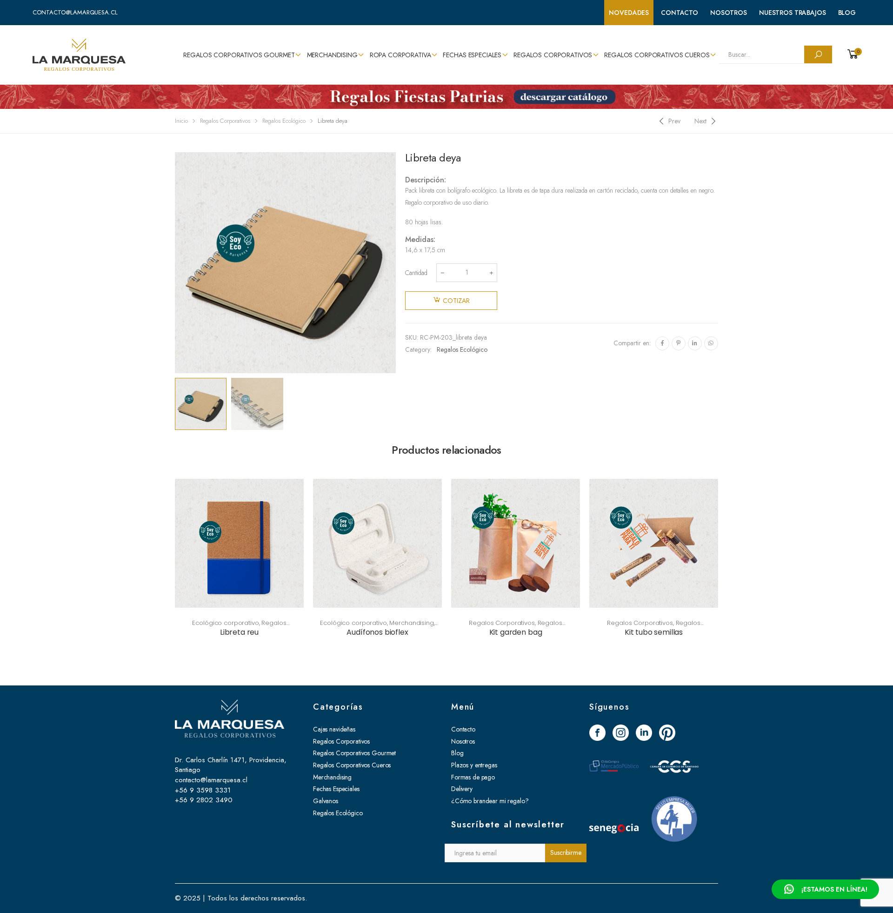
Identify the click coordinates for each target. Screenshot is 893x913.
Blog (847, 12)
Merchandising (332, 55)
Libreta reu (239, 632)
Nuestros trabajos (792, 12)
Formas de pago (473, 777)
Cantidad (416, 272)
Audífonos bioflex (377, 632)
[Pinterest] (679, 343)
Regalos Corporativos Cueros (656, 55)
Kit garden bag (515, 632)
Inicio (181, 120)
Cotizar (456, 300)
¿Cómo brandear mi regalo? (490, 801)
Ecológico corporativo (225, 622)
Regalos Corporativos (552, 55)
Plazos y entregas (474, 765)
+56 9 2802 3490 (204, 800)
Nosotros (728, 12)
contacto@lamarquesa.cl (75, 12)
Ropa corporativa (400, 55)
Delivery (462, 788)
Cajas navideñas (334, 729)
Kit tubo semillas (654, 632)
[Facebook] (662, 343)
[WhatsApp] (711, 343)
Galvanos (325, 801)
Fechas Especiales (472, 55)
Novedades (629, 12)
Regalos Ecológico (284, 120)
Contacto (679, 12)
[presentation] (173, 263)
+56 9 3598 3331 (203, 790)
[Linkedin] (695, 343)
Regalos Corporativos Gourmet (238, 55)
